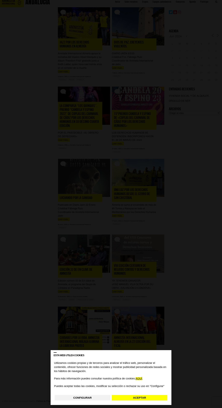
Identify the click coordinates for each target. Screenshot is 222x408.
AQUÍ (138, 378)
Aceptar (139, 397)
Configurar (82, 397)
